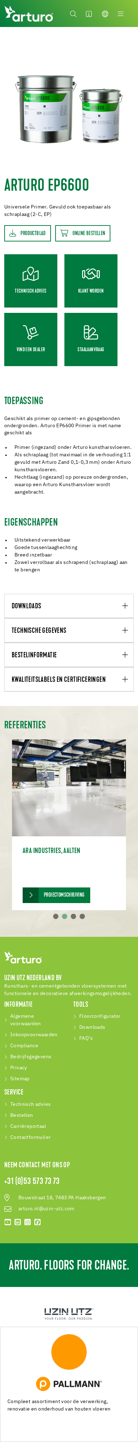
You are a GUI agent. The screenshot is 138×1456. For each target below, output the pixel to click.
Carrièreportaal (28, 1126)
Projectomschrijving (64, 895)
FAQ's (86, 1038)
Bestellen (21, 1115)
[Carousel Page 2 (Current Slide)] (64, 916)
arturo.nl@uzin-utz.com (46, 1208)
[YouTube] (7, 1222)
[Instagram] (27, 1222)
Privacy (18, 1067)
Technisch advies (30, 1104)
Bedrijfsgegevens (30, 1056)
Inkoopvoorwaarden (34, 1034)
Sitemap (20, 1078)
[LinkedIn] (17, 1222)
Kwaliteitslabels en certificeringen (59, 680)
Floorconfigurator (100, 1016)
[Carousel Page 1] (55, 916)
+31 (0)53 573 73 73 (32, 1181)
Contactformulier (30, 1137)
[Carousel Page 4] (82, 916)
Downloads (26, 606)
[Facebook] (37, 1222)
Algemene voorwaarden (25, 1020)
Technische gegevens (39, 631)
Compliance (24, 1045)
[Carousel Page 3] (73, 916)
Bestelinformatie (34, 655)
